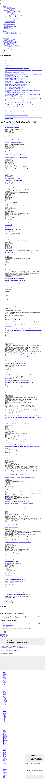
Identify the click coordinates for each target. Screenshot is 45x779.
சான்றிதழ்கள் (7, 27)
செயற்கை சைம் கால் (9, 65)
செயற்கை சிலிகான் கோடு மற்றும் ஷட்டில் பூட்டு (16, 15)
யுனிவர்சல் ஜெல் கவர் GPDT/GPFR (13, 180)
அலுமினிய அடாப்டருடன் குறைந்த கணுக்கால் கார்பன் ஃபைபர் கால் (18, 82)
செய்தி (4, 23)
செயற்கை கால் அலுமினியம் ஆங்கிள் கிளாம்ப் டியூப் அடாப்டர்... (17, 68)
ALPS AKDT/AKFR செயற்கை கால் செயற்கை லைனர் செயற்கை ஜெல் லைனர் (23, 330)
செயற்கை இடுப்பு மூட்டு (12, 13)
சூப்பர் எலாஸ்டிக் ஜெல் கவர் (11, 561)
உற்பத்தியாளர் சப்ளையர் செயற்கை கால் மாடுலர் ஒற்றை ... (16, 119)
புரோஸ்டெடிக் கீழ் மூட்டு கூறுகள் (14, 11)
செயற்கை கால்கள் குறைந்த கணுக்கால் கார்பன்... (14, 72)
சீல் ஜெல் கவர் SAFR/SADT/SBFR (13, 229)
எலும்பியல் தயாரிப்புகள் (9, 21)
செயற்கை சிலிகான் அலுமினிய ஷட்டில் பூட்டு (15, 579)
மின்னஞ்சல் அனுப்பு (4, 635)
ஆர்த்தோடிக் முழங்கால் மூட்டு (8, 50)
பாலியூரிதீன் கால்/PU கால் (12, 8)
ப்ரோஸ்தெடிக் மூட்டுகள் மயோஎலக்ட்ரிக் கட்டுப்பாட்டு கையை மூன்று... (18, 96)
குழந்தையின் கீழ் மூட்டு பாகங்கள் (14, 14)
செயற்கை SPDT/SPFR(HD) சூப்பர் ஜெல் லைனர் (16, 205)
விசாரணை (7, 137)
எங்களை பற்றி (5, 25)
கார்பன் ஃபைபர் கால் (11, 9)
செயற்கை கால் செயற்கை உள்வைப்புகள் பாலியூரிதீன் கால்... (16, 92)
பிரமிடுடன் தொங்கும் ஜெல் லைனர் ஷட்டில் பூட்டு (16, 157)
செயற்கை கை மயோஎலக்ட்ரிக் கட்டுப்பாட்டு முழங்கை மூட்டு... (16, 76)
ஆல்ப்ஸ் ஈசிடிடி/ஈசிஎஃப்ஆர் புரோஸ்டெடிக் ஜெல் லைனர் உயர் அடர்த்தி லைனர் (22, 446)
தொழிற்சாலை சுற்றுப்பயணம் (10, 26)
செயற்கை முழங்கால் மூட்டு (13, 12)
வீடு (3, 5)
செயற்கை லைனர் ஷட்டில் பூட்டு (12, 127)
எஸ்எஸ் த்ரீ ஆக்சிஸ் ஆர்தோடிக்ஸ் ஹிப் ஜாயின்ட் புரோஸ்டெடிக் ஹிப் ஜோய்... (19, 104)
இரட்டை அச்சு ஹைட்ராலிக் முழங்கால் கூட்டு (13, 88)
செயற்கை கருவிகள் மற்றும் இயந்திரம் (12, 18)
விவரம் (10, 137)
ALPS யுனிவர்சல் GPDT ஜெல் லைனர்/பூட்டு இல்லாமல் (17, 594)
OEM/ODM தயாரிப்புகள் (10, 22)
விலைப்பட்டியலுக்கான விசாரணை (6, 618)
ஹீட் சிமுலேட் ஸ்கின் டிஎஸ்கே (11, 527)
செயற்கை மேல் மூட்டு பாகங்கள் (11, 16)
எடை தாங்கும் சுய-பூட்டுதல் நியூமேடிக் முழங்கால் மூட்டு (15, 85)
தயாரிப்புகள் (5, 6)
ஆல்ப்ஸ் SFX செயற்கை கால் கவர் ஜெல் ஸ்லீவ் (15, 280)
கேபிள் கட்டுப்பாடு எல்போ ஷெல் (11, 58)
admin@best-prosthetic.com (8, 625)
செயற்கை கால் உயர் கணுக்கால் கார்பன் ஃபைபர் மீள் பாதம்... (16, 112)
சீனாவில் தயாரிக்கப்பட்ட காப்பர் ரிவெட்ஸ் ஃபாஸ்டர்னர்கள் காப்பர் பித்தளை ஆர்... (20, 108)
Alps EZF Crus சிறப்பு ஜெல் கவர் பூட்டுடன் (15, 363)
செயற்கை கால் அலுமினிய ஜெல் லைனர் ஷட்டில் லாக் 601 (18, 542)
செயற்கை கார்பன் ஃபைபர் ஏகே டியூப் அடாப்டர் (14, 79)
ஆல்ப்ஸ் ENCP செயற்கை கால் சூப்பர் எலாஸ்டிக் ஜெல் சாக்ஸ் (19, 503)
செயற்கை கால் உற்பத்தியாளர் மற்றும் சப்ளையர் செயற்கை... (16, 100)
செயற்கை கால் (8, 7)
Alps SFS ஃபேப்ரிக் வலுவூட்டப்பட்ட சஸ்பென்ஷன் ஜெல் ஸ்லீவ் (19, 382)
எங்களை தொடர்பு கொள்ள (8, 28)
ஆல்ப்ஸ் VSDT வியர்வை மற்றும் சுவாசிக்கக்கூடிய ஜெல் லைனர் (19, 477)
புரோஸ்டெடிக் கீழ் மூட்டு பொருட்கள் (11, 10)
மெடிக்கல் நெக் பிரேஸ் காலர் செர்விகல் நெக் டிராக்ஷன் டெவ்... (16, 115)
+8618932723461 (3, 636)
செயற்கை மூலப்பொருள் (9, 17)
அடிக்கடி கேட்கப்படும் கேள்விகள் (9, 24)
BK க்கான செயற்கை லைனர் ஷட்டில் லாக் (13, 61)
